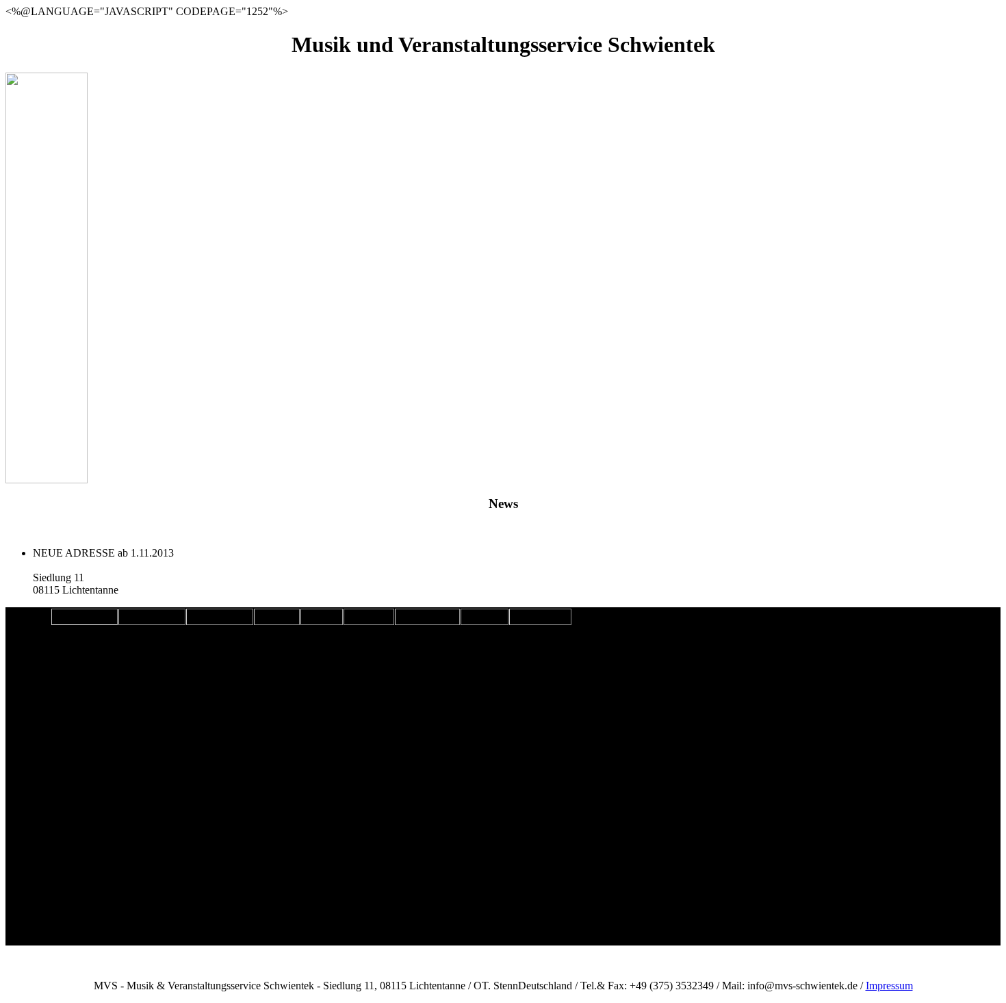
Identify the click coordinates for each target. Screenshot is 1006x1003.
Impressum (540, 617)
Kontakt (368, 617)
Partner (485, 617)
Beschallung (219, 617)
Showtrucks (427, 617)
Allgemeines (84, 617)
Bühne (277, 617)
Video (321, 617)
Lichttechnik (152, 617)
